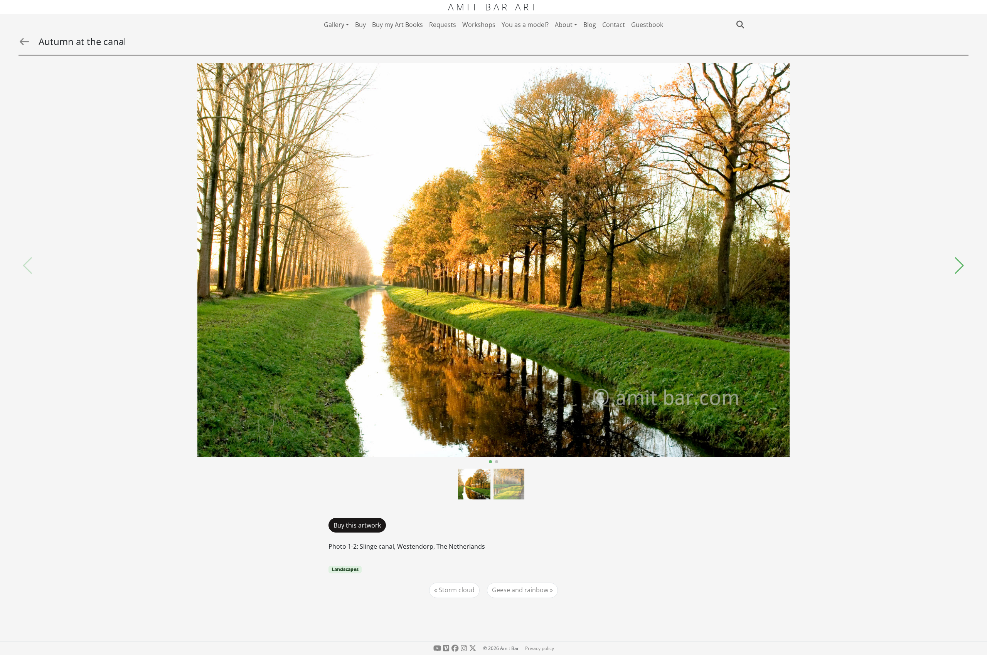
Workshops (478, 24)
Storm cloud (457, 590)
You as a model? (525, 24)
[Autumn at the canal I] (493, 260)
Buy (360, 24)
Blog (589, 24)
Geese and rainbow (520, 590)
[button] (959, 265)
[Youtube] (437, 648)
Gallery (334, 24)
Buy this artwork (357, 525)
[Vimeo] (446, 648)
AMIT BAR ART (493, 6)
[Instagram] (463, 648)
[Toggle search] (740, 25)
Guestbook (647, 24)
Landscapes (345, 569)
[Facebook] (455, 648)
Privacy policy (539, 648)
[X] (472, 648)
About (564, 24)
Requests (442, 24)
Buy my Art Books (397, 24)
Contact (613, 24)
